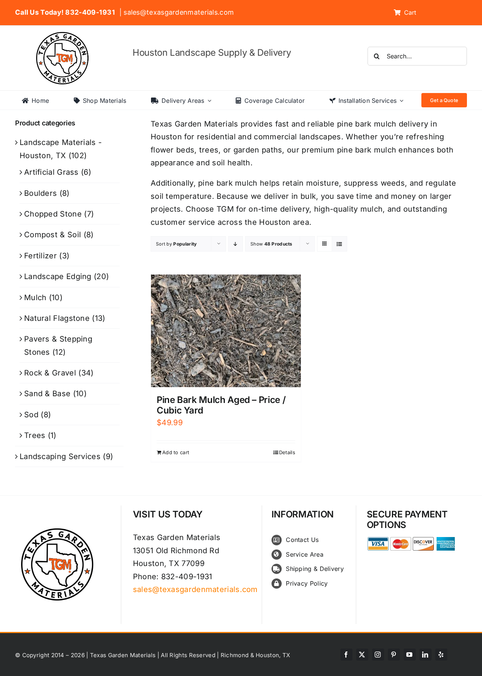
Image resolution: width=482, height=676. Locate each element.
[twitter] (362, 655)
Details (287, 452)
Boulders (40, 193)
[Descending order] (235, 244)
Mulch (35, 297)
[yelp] (441, 655)
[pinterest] (394, 655)
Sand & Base (47, 393)
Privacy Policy (307, 583)
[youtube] (410, 655)
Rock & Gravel (50, 372)
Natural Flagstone (57, 318)
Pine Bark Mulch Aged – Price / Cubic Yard (221, 405)
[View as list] (339, 244)
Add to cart (175, 452)
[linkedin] (425, 655)
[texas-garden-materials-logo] (63, 35)
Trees (35, 435)
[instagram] (378, 655)
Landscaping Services (60, 456)
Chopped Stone (53, 213)
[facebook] (346, 655)
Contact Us (302, 539)
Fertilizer (40, 255)
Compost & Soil (52, 234)
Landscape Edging (58, 276)
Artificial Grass (51, 172)
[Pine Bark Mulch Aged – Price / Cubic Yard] (226, 331)
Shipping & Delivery (315, 568)
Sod (31, 414)
